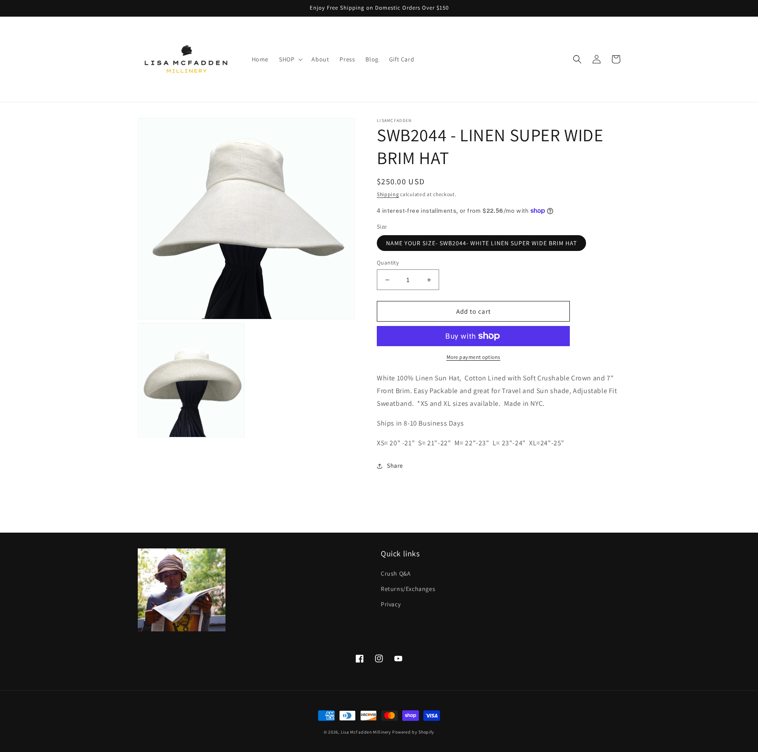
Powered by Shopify (413, 732)
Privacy (390, 604)
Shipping (388, 194)
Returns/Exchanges (408, 589)
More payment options (474, 357)
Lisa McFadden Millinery (366, 732)
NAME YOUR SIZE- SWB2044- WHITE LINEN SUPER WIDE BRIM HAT (481, 243)
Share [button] (395, 465)
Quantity (388, 262)
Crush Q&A (396, 573)
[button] (290, 59)
